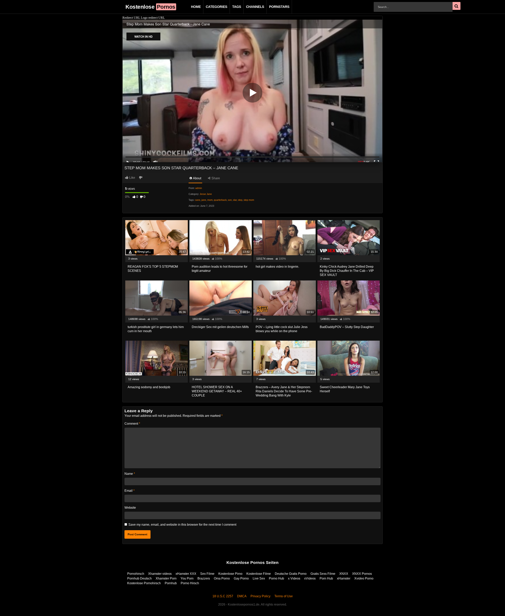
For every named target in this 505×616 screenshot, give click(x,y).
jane (203, 200)
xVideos (310, 578)
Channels (249, 7)
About (196, 178)
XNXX (343, 573)
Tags (230, 7)
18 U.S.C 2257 (222, 596)
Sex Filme (207, 573)
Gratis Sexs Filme (322, 573)
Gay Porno (241, 578)
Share (215, 178)
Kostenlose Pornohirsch (144, 583)
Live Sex (259, 578)
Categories (210, 7)
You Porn (187, 578)
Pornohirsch (135, 573)
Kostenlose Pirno (230, 573)
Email (129, 490)
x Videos (294, 578)
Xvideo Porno (363, 578)
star (235, 200)
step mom (249, 200)
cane (197, 200)
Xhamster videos (160, 573)
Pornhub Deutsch (139, 578)
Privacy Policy (260, 596)
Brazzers (203, 578)
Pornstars (273, 7)
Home (190, 7)
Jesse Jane (206, 194)
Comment (132, 423)
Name (129, 473)
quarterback (220, 200)
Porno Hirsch (190, 583)
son (230, 200)
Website (130, 507)
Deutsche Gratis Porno (291, 573)
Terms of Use (283, 596)
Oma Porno (222, 578)
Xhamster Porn (166, 578)
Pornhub (171, 583)
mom (210, 200)
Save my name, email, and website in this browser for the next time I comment (182, 524)
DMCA (242, 596)
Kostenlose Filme (258, 573)
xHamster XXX (186, 573)
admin (198, 188)
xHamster (343, 578)
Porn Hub (326, 578)
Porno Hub (276, 578)
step (240, 200)
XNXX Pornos (362, 573)
